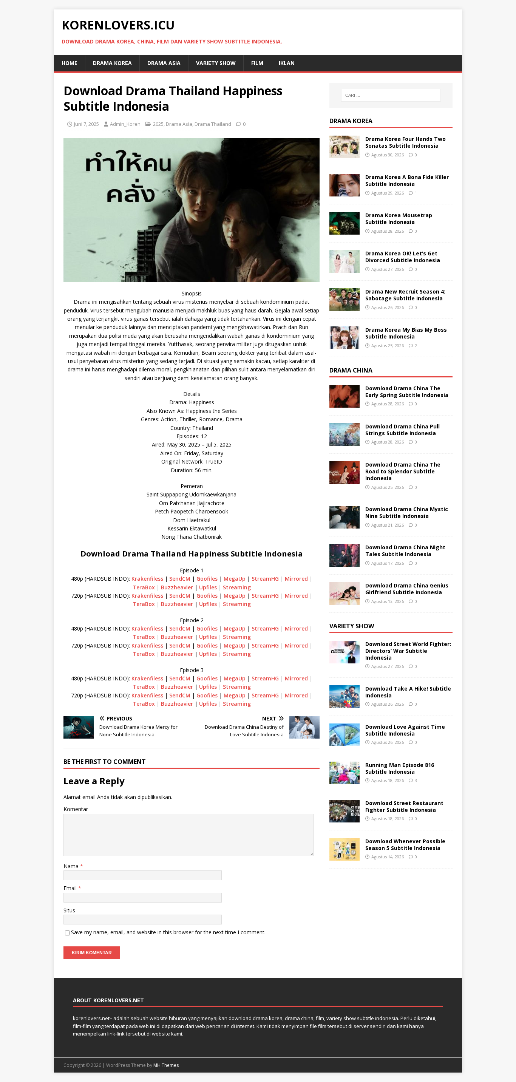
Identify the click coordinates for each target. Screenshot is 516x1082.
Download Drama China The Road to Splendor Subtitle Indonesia (402, 471)
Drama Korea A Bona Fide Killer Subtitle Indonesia (407, 180)
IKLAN (287, 62)
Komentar (75, 809)
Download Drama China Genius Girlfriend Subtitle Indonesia (406, 589)
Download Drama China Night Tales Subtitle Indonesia (405, 551)
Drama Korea (350, 121)
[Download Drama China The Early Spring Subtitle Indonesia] (344, 403)
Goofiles (207, 578)
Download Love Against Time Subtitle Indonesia (405, 730)
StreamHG (265, 578)
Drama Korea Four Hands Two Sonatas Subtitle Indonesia (405, 142)
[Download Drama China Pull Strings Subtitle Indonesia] (344, 441)
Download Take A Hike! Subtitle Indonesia (408, 692)
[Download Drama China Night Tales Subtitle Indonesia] (344, 562)
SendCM (179, 578)
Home (69, 62)
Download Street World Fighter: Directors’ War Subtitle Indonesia (408, 650)
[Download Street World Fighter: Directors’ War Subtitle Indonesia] (344, 659)
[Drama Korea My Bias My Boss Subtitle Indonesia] (344, 344)
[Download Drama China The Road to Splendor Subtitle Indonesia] (344, 479)
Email (70, 888)
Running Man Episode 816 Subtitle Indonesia (399, 768)
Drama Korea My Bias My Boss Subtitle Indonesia (406, 333)
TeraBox (144, 587)
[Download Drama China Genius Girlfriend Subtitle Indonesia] (344, 600)
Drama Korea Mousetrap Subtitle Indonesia (398, 219)
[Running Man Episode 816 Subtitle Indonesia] (344, 780)
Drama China (350, 370)
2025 (158, 124)
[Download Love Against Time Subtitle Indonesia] (344, 741)
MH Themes (166, 1065)
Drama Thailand (213, 124)
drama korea (112, 62)
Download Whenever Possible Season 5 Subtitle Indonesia (405, 845)
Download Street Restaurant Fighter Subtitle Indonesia (404, 806)
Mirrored (296, 578)
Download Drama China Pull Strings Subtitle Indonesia (402, 430)
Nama (71, 866)
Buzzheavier (177, 587)
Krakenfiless (147, 578)
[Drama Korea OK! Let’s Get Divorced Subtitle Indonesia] (344, 268)
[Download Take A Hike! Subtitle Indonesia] (344, 703)
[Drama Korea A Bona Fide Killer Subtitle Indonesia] (344, 192)
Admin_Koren (125, 124)
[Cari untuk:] (390, 95)
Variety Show (216, 62)
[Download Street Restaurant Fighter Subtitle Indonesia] (344, 818)
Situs (69, 910)
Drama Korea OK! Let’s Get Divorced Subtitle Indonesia (402, 257)
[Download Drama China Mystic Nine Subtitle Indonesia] (344, 524)
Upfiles (208, 587)
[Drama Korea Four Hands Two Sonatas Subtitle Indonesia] (344, 154)
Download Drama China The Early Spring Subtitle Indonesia (406, 392)
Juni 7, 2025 (86, 124)
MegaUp (235, 578)
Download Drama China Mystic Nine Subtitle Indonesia (406, 512)
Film (257, 62)
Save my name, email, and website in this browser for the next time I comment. (168, 932)
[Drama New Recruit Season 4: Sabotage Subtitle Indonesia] (344, 306)
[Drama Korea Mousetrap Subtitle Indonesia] (344, 230)
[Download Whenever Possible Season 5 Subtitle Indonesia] (344, 856)
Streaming (237, 587)
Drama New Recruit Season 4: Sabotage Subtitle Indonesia (405, 295)
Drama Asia (164, 62)
